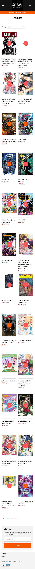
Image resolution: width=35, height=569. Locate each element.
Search (3, 556)
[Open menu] (3, 5)
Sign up (17, 545)
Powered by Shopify (17, 561)
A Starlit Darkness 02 (24, 421)
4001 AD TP (5, 180)
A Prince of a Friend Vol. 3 (25, 340)
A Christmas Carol (7, 300)
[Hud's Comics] (17, 5)
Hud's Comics (9, 561)
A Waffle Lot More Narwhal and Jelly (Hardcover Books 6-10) (8, 504)
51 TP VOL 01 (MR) (7, 260)
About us (4, 553)
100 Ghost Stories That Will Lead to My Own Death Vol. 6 (8, 101)
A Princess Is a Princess (8, 381)
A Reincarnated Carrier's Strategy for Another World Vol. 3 (24, 383)
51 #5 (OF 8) (21, 220)
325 (14, 518)
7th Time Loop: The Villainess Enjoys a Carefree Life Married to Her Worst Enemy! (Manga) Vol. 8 (24, 264)
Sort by (4, 27)
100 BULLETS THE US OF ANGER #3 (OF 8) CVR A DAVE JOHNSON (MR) (9, 61)
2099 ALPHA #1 (22, 139)
